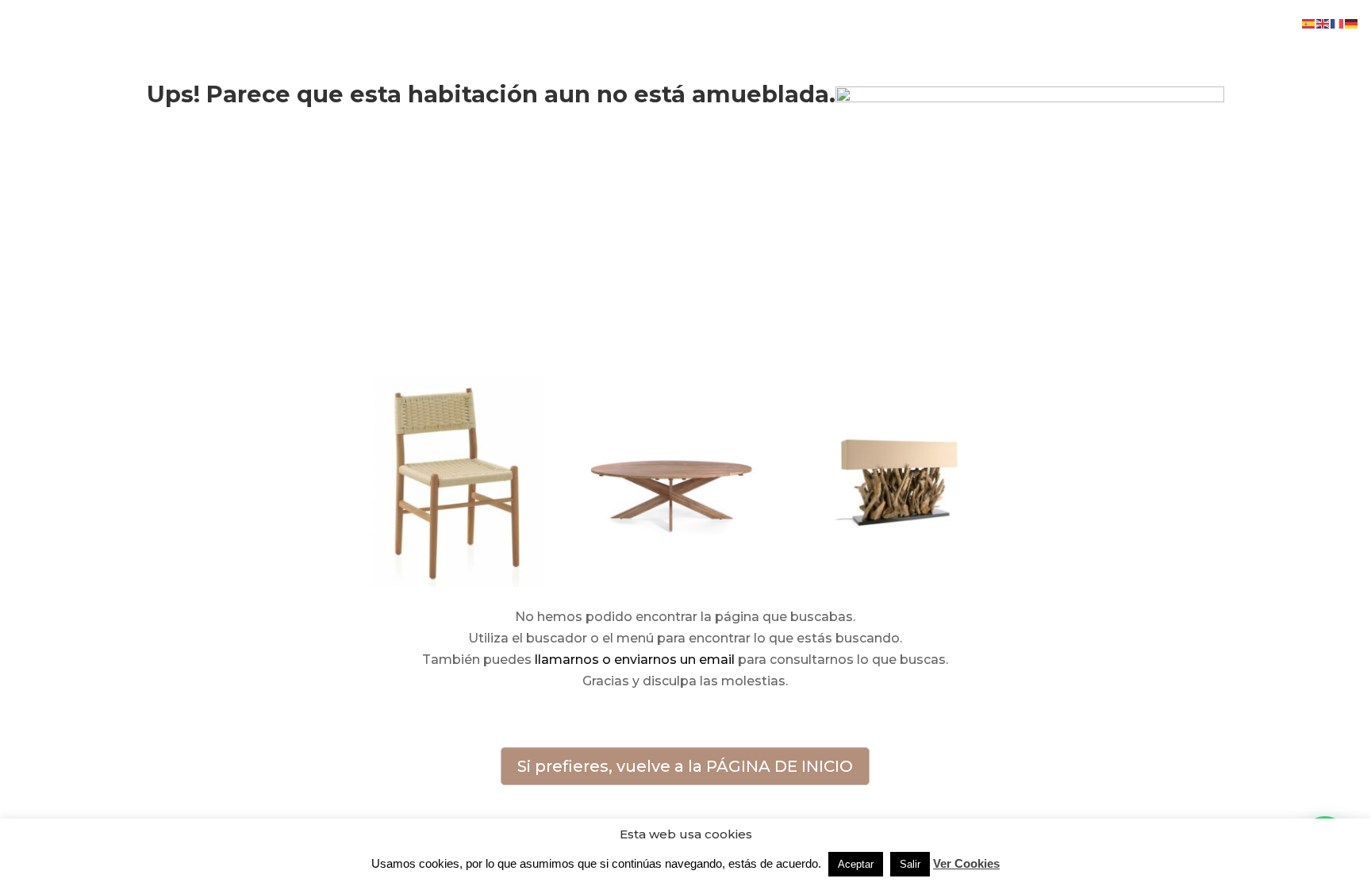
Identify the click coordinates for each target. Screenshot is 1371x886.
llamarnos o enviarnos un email (635, 659)
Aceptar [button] (856, 864)
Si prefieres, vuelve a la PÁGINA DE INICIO (685, 766)
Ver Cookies (966, 863)
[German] (1352, 22)
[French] (1338, 22)
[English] (1323, 22)
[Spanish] (1309, 22)
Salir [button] (910, 864)
